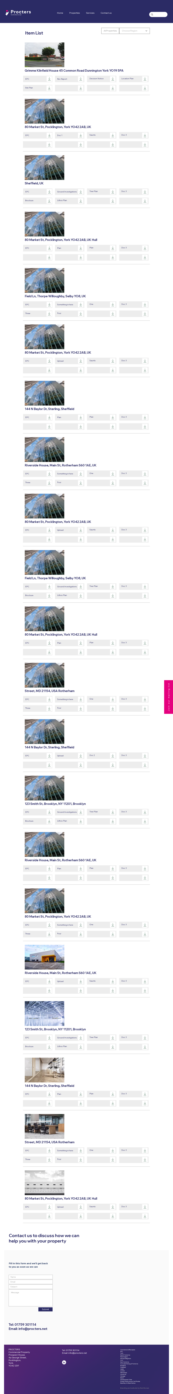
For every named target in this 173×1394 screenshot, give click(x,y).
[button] (91, 13)
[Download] (49, 79)
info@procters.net (77, 1353)
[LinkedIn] (64, 1362)
